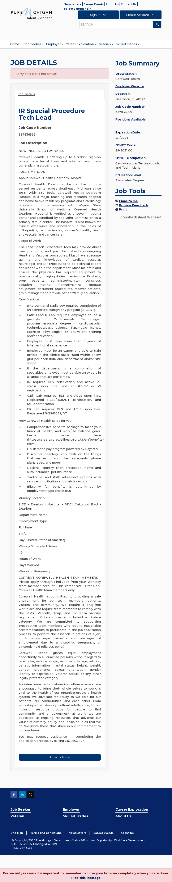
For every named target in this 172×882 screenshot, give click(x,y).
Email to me (128, 201)
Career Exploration (80, 44)
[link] (31, 13)
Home (14, 44)
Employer (53, 44)
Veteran (105, 44)
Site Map (17, 833)
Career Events (93, 4)
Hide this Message (86, 878)
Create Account (138, 15)
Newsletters (72, 4)
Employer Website (129, 86)
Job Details (26, 94)
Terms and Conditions (45, 833)
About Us (112, 4)
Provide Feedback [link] (133, 205)
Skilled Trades (126, 44)
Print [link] (123, 209)
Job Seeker (32, 44)
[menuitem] (14, 44)
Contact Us (129, 4)
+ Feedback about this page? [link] (141, 217)
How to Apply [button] (60, 757)
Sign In (95, 15)
